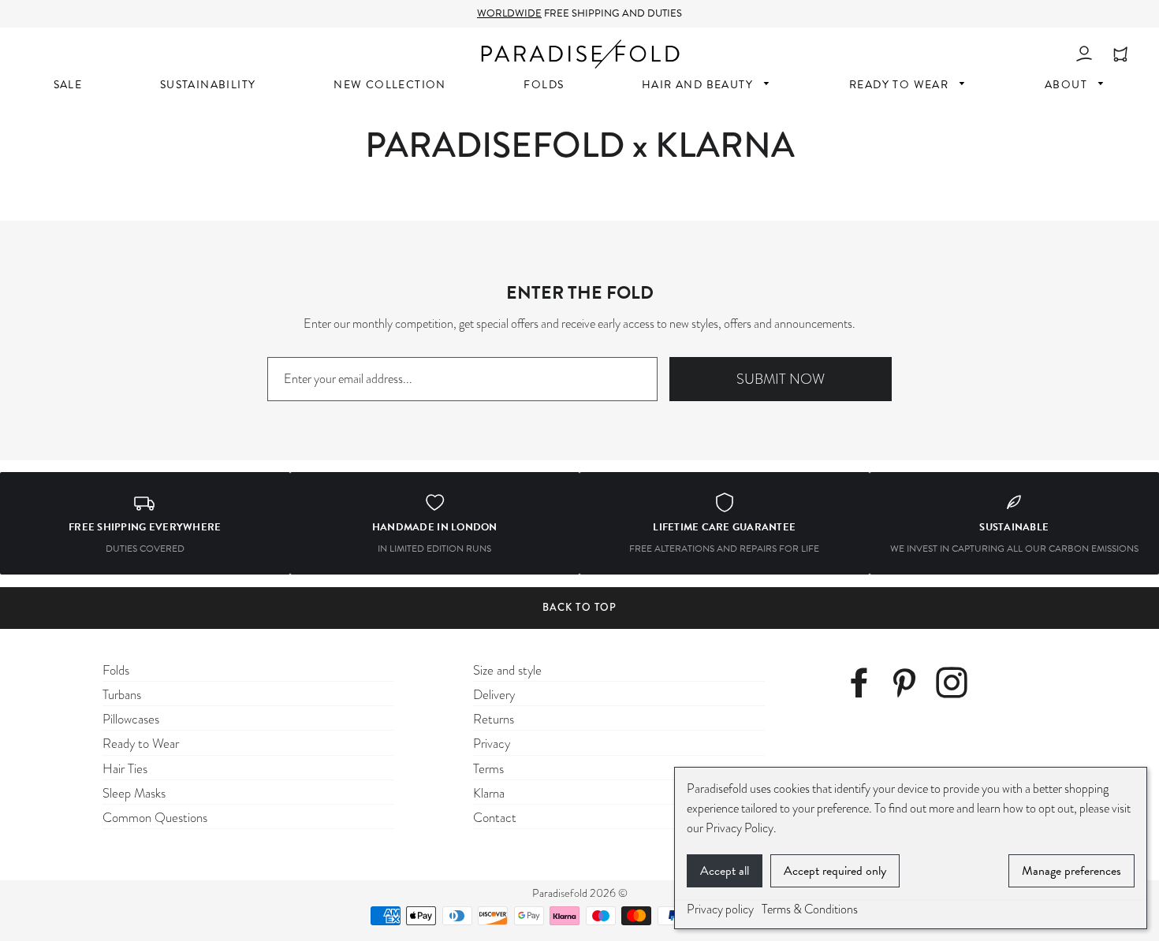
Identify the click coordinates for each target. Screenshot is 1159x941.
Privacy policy (720, 909)
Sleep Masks (134, 793)
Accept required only (835, 870)
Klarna (489, 793)
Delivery (494, 695)
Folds (115, 670)
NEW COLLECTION (390, 84)
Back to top (579, 607)
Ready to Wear (140, 744)
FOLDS (544, 84)
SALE (68, 84)
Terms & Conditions (810, 909)
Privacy (491, 744)
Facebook (865, 685)
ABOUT (1067, 84)
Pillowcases (130, 719)
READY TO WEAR (900, 84)
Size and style (507, 670)
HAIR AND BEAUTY (699, 84)
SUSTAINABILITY (208, 84)
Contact (494, 818)
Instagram (956, 685)
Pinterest (910, 685)
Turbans (121, 695)
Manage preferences (1071, 870)
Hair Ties (124, 769)
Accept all (724, 870)
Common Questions (154, 818)
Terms (488, 769)
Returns (493, 719)
